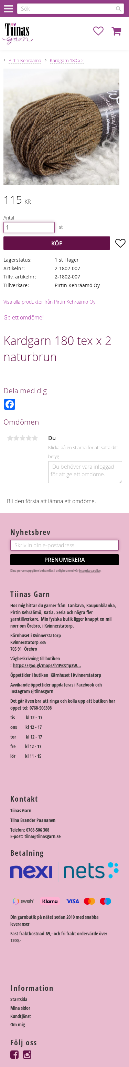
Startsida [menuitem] (19, 999)
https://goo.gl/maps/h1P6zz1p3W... (47, 665)
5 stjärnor (35, 438)
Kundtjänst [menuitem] (20, 1016)
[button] (101, 31)
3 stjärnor (22, 438)
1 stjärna (10, 438)
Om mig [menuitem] (17, 1024)
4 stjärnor (28, 438)
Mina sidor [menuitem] (20, 1008)
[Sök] (119, 9)
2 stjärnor (16, 438)
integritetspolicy (89, 570)
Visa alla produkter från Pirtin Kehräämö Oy (49, 301)
